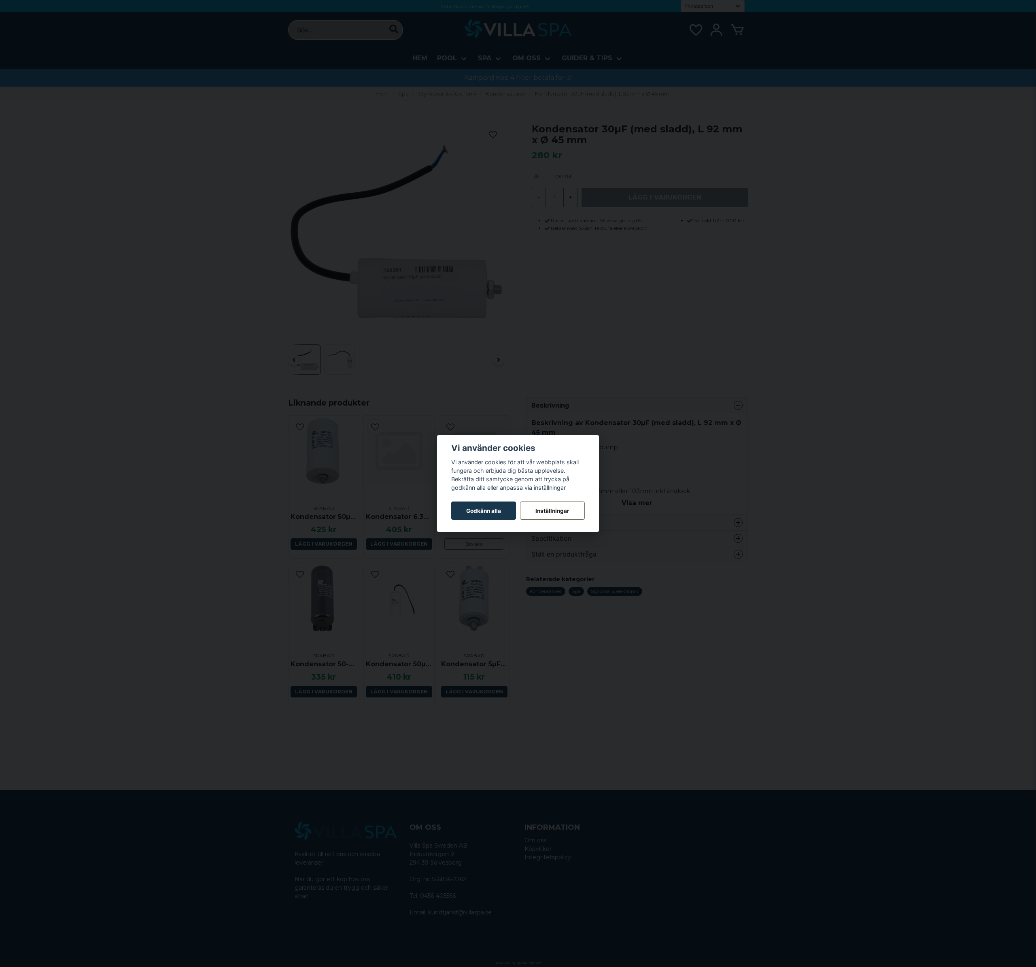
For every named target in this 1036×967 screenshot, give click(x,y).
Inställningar (552, 511)
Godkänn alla (483, 511)
